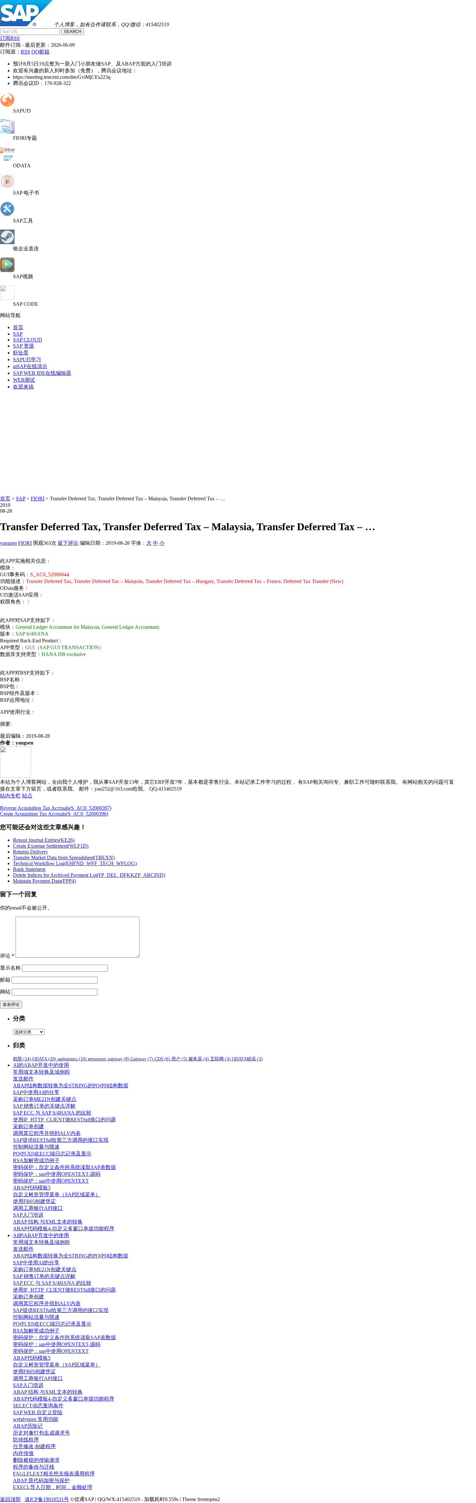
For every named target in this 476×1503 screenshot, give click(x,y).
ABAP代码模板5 (32, 1187)
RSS (25, 51)
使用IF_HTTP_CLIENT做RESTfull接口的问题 (64, 1119)
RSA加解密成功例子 (36, 1160)
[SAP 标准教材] (7, 186)
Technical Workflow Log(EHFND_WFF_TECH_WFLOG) (75, 863)
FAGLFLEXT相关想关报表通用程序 (54, 1473)
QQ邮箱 (40, 51)
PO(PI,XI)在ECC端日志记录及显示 (52, 1153)
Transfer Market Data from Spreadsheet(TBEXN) (64, 857)
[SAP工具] (7, 214)
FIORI (37, 498)
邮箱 (5, 980)
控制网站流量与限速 (36, 1147)
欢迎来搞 (23, 386)
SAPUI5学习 (27, 359)
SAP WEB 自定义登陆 (37, 1412)
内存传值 (23, 1453)
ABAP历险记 (28, 1426)
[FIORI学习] (7, 132)
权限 (22, 1058)
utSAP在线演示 (30, 366)
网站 (5, 992)
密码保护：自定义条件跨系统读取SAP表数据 (64, 1167)
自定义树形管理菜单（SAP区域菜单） (56, 1194)
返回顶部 (10, 1499)
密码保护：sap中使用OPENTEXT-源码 (56, 1174)
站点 (27, 795)
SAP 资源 (23, 346)
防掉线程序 (26, 1439)
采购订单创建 (28, 1126)
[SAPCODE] (7, 298)
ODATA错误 (247, 1058)
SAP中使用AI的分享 (36, 1092)
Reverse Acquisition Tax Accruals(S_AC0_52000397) (55, 808)
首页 (18, 327)
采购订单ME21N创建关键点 (44, 1099)
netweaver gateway (108, 1058)
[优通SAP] (26, 24)
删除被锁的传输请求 (36, 1460)
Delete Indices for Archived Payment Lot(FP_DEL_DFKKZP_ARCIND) (89, 875)
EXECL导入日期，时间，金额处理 (52, 1487)
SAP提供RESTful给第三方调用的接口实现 (60, 1140)
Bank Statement (29, 869)
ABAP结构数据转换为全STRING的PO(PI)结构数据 (70, 1085)
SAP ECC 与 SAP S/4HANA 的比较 (52, 1112)
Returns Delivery (30, 851)
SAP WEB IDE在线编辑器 (42, 373)
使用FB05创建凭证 (34, 1201)
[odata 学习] (7, 159)
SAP (18, 334)
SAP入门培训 (28, 1215)
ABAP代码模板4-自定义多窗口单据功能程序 (63, 1228)
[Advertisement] (238, 441)
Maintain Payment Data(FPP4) (44, 881)
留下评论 (68, 543)
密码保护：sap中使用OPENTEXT (51, 1181)
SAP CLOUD (27, 339)
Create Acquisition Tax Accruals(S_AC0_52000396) (54, 814)
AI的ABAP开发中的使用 (41, 1065)
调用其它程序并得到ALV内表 (47, 1133)
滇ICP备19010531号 (47, 1499)
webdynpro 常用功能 (35, 1419)
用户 (179, 1058)
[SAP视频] (7, 270)
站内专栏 (10, 795)
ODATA (44, 1058)
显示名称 (10, 968)
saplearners (71, 1058)
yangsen (8, 543)
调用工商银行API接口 (38, 1208)
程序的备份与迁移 (33, 1467)
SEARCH (72, 31)
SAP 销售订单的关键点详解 (44, 1106)
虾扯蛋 (20, 352)
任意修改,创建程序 (34, 1446)
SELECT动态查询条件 (38, 1405)
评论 (7, 956)
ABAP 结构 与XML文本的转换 (48, 1221)
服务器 (198, 1058)
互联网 (220, 1058)
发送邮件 (23, 1078)
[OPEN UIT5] (7, 105)
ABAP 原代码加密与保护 (41, 1480)
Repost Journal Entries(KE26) (43, 840)
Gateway (141, 1058)
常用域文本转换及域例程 (41, 1072)
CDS (162, 1058)
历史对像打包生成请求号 (41, 1433)
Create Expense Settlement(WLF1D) (50, 846)
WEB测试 (24, 380)
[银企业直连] (7, 242)
